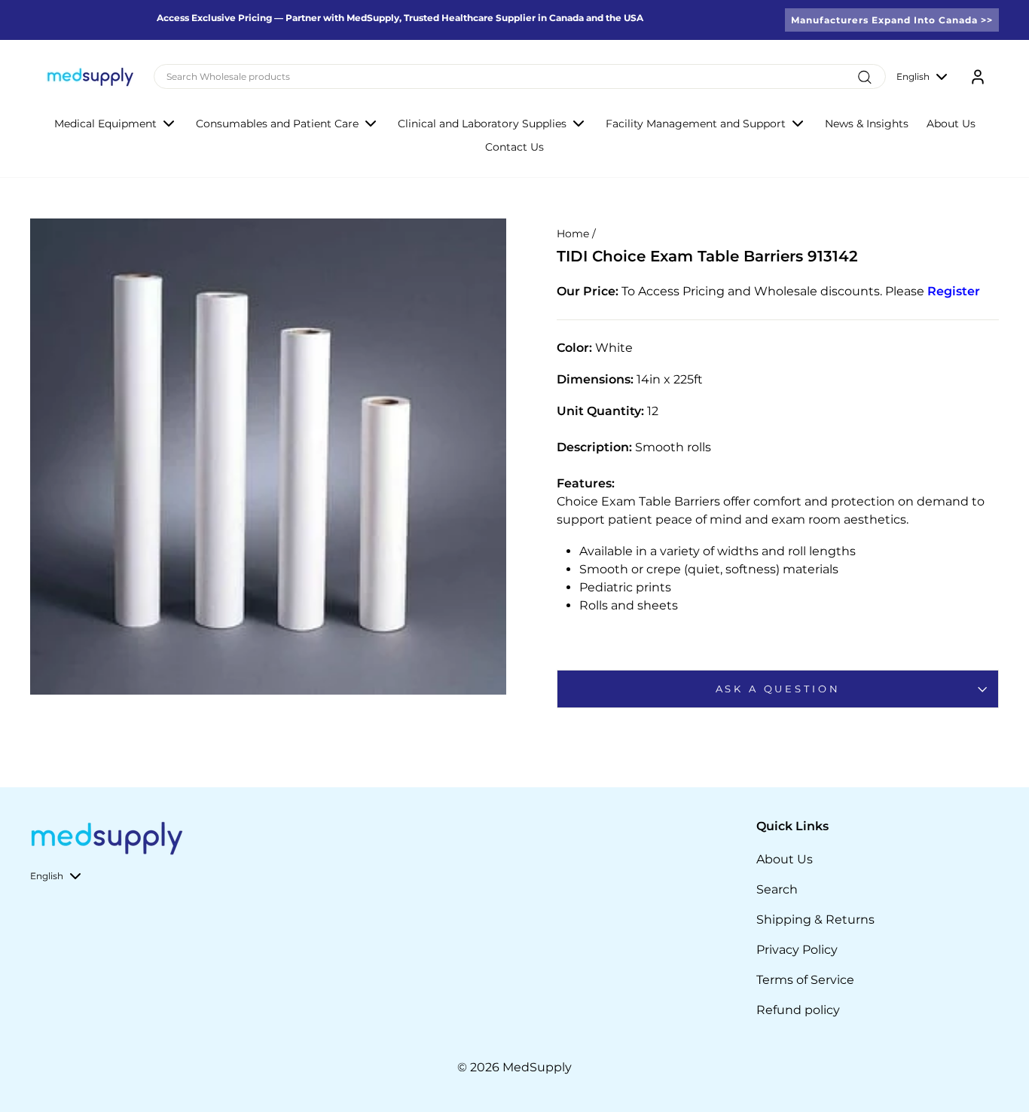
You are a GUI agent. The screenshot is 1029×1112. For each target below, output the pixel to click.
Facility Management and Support (696, 123)
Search (777, 889)
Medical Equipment (105, 123)
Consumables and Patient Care (277, 123)
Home (573, 234)
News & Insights (866, 123)
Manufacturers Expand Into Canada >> (892, 20)
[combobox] (520, 76)
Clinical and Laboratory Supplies (482, 123)
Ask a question (778, 689)
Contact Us (514, 147)
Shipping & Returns (815, 919)
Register (953, 291)
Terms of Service (805, 980)
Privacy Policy (797, 949)
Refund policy (798, 1010)
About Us (951, 123)
